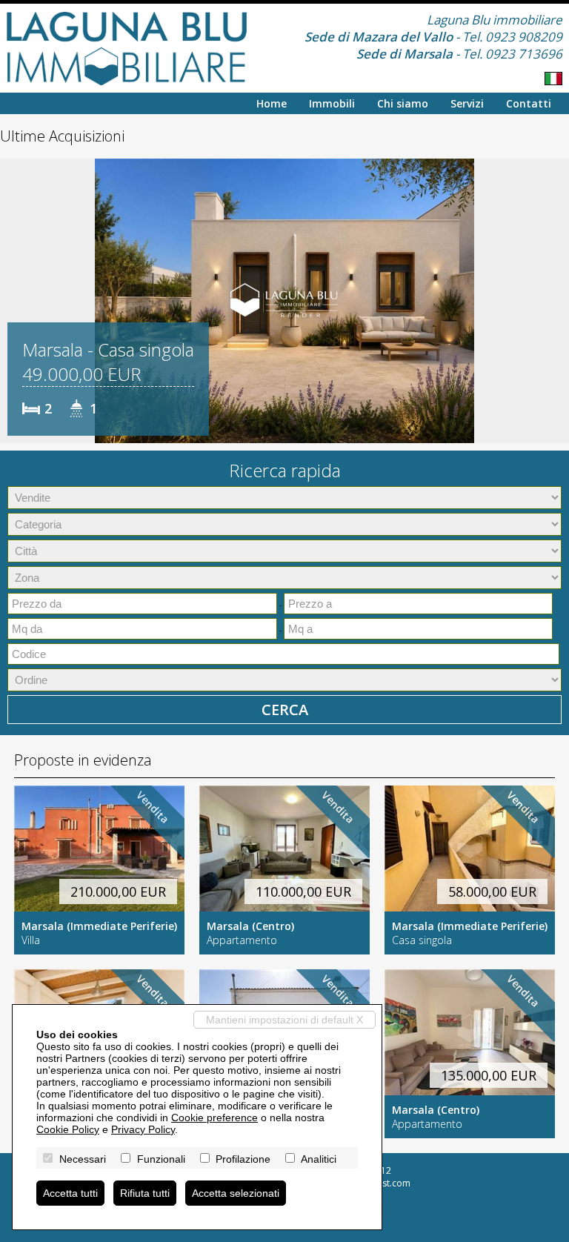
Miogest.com (383, 1183)
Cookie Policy (67, 1129)
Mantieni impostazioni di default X (284, 1020)
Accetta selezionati (235, 1193)
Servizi (467, 103)
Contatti (528, 103)
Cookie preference (214, 1117)
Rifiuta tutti (145, 1193)
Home (271, 103)
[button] (13, 301)
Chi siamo (402, 103)
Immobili (332, 103)
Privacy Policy (143, 1129)
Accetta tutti (70, 1193)
